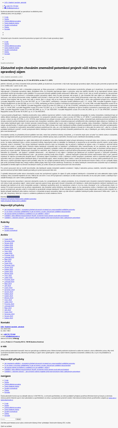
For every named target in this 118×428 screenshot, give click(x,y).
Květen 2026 (8, 245)
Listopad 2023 (9, 306)
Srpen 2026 (8, 239)
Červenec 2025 (9, 265)
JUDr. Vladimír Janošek (8, 77)
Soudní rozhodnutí (10, 25)
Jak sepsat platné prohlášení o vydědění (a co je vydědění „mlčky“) (27, 214)
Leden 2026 (8, 253)
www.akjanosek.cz (7, 400)
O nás (6, 17)
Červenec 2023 (9, 314)
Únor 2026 (8, 251)
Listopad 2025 (9, 257)
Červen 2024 (8, 292)
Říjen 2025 (8, 259)
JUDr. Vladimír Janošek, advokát (12, 327)
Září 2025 (7, 261)
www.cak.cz (112, 398)
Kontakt (7, 29)
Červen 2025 (8, 267)
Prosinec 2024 (9, 280)
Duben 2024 (8, 296)
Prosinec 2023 (9, 304)
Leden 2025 (8, 278)
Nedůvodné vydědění (13, 201)
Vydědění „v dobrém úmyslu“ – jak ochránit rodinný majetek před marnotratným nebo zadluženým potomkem (42, 218)
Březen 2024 (8, 298)
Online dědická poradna (12, 21)
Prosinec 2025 (9, 255)
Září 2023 (7, 310)
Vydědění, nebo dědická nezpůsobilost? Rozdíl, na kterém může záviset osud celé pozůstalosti (36, 216)
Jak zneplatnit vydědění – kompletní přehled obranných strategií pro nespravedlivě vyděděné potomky (39, 210)
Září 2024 (7, 286)
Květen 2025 (8, 269)
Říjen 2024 (8, 284)
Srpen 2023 (8, 312)
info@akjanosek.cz (13, 336)
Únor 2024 (8, 300)
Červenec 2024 (9, 290)
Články (6, 27)
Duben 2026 (8, 247)
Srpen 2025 (8, 263)
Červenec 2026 (9, 241)
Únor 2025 (8, 276)
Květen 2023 (8, 318)
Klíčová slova (8, 228)
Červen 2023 (8, 316)
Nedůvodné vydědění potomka (18, 199)
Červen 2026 (8, 243)
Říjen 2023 (8, 308)
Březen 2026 (8, 249)
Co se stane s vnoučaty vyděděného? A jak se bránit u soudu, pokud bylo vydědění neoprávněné (37, 212)
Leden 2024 (8, 302)
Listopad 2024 (9, 282)
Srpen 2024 (8, 288)
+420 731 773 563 (9, 334)
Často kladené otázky (11, 23)
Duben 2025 (8, 271)
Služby (6, 19)
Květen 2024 (8, 294)
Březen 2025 (8, 273)
